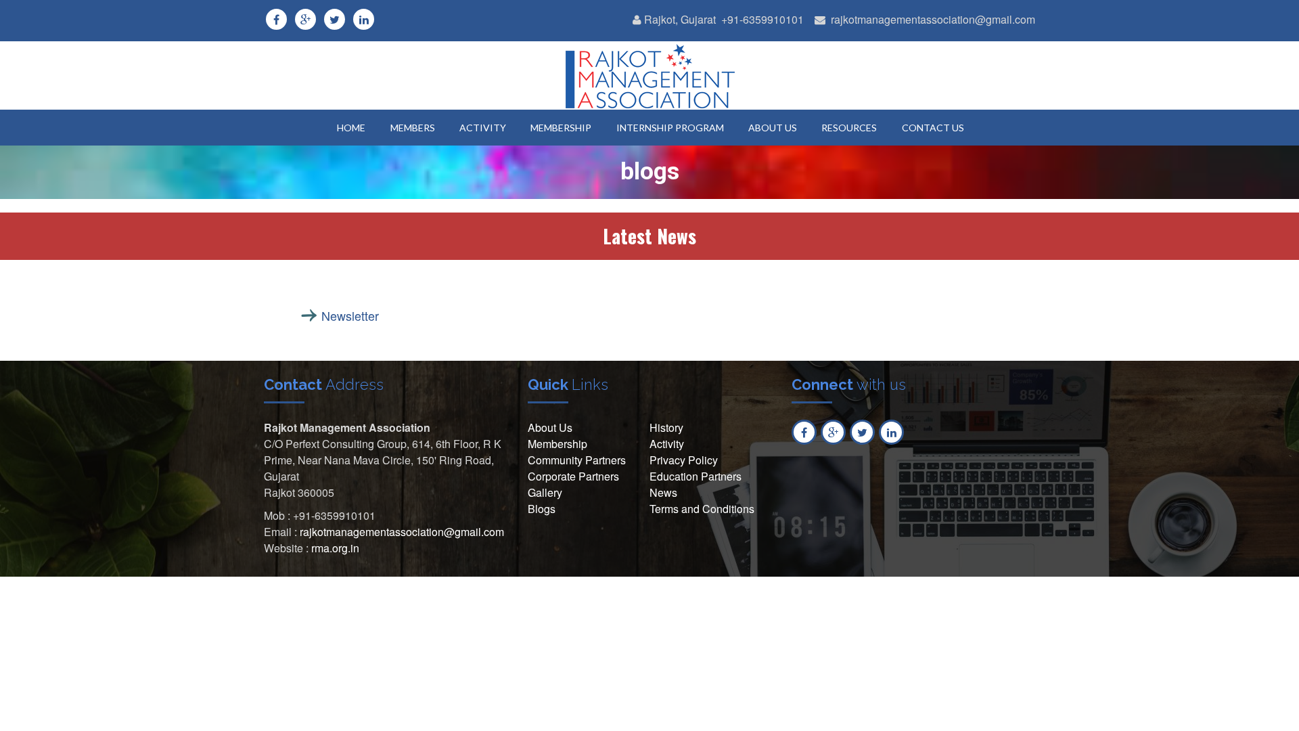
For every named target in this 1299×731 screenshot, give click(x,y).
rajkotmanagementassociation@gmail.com (933, 19)
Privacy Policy (684, 460)
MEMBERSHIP (560, 127)
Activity (667, 443)
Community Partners (577, 460)
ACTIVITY (482, 127)
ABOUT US (772, 127)
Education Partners (696, 476)
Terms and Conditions (702, 508)
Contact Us (933, 127)
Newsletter (350, 315)
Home (351, 127)
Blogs (541, 508)
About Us (550, 427)
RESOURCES (849, 127)
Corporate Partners (573, 476)
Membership (557, 443)
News (663, 492)
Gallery (545, 492)
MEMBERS (412, 127)
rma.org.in (335, 548)
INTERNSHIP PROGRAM (670, 127)
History (666, 427)
